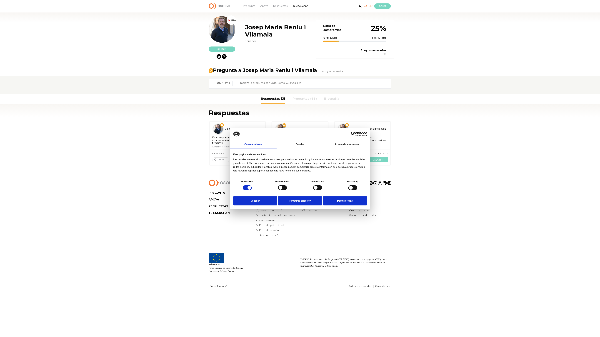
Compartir (222, 160)
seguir (222, 49)
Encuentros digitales (363, 215)
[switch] (282, 187)
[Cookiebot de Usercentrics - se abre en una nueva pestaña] (353, 134)
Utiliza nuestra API (267, 235)
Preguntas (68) (304, 98)
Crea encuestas (359, 210)
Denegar (255, 200)
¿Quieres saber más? (268, 210)
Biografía (331, 98)
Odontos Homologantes (225, 147)
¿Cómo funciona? (218, 286)
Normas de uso (265, 220)
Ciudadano (309, 210)
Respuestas (280, 6)
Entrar (382, 6)
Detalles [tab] (300, 144)
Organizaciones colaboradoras (275, 215)
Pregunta (249, 6)
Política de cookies (267, 230)
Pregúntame (222, 82)
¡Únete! (368, 6)
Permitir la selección (300, 200)
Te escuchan (300, 6)
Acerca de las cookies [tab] (347, 144)
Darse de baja (382, 286)
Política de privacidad (269, 225)
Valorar (378, 159)
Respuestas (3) (273, 98)
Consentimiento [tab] (253, 144)
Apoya (264, 6)
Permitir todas (345, 200)
